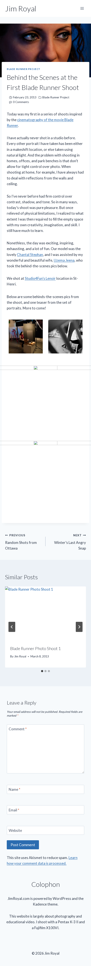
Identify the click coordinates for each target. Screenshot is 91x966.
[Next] (79, 627)
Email (14, 810)
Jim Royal (20, 656)
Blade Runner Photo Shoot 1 (35, 648)
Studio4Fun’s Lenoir (40, 278)
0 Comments (21, 102)
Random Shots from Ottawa (21, 542)
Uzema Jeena (64, 260)
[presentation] (45, 613)
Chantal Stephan (30, 254)
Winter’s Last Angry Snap (70, 542)
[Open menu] (82, 8)
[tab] (42, 671)
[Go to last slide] (11, 627)
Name (14, 789)
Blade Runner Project (23, 69)
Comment (18, 729)
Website (15, 830)
